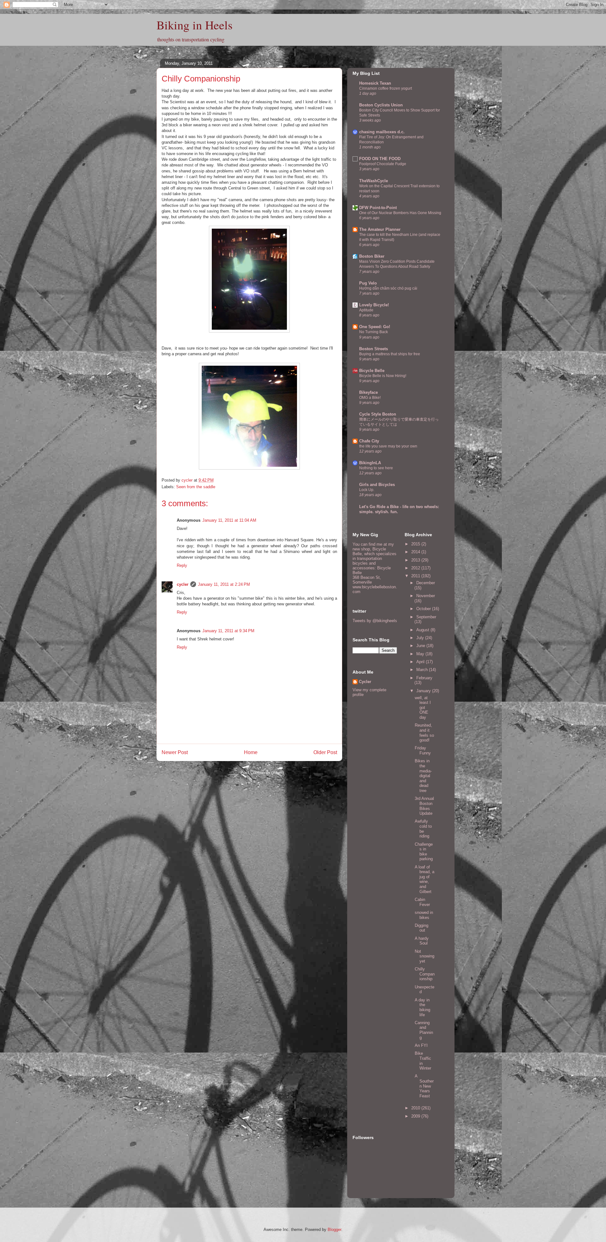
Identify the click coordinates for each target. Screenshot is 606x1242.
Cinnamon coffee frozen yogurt (385, 88)
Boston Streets (373, 348)
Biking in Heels (195, 25)
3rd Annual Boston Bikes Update (424, 806)
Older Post (325, 752)
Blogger (334, 1229)
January (424, 690)
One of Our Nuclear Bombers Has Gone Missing (400, 213)
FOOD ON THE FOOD (380, 158)
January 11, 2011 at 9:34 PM (228, 630)
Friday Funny (423, 750)
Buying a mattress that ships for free (389, 354)
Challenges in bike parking (424, 851)
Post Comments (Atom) (262, 772)
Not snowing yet (424, 956)
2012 (416, 568)
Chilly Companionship (425, 974)
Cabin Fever (422, 902)
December (425, 582)
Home (251, 752)
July (420, 637)
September (426, 617)
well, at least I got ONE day (423, 707)
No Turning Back (373, 332)
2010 (416, 1108)
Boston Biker (371, 256)
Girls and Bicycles (377, 484)
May (420, 653)
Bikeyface (368, 392)
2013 (416, 560)
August (423, 629)
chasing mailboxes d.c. (382, 131)
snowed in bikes (424, 915)
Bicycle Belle (371, 370)
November (425, 595)
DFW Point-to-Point (378, 207)
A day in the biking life (422, 1007)
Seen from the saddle (195, 486)
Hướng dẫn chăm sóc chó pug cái (388, 288)
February (424, 677)
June (421, 645)
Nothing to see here (376, 468)
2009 (416, 1116)
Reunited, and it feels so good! (424, 732)
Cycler (365, 681)
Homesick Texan (375, 83)
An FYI (421, 1045)
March (422, 669)
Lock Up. (366, 490)
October (424, 608)
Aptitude (366, 310)
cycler (182, 584)
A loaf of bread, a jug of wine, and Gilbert (424, 879)
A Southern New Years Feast (424, 1086)
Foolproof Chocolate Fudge (382, 164)
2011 (416, 575)
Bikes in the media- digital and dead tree (423, 776)
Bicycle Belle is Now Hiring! (382, 376)
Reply (182, 565)
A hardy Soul (422, 941)
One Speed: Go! (374, 326)
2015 (416, 544)
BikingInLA (370, 462)
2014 (416, 551)
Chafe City (369, 441)
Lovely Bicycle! (374, 305)
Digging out (421, 928)
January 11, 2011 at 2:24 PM (224, 584)
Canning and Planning (424, 1030)
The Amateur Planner (380, 229)
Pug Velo (368, 283)
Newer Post (175, 752)
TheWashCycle (373, 180)
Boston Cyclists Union (381, 105)
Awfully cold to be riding (423, 828)
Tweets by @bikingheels (375, 620)
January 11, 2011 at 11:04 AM (229, 520)
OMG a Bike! (370, 397)
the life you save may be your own (388, 446)
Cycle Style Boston (377, 414)
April (421, 661)
